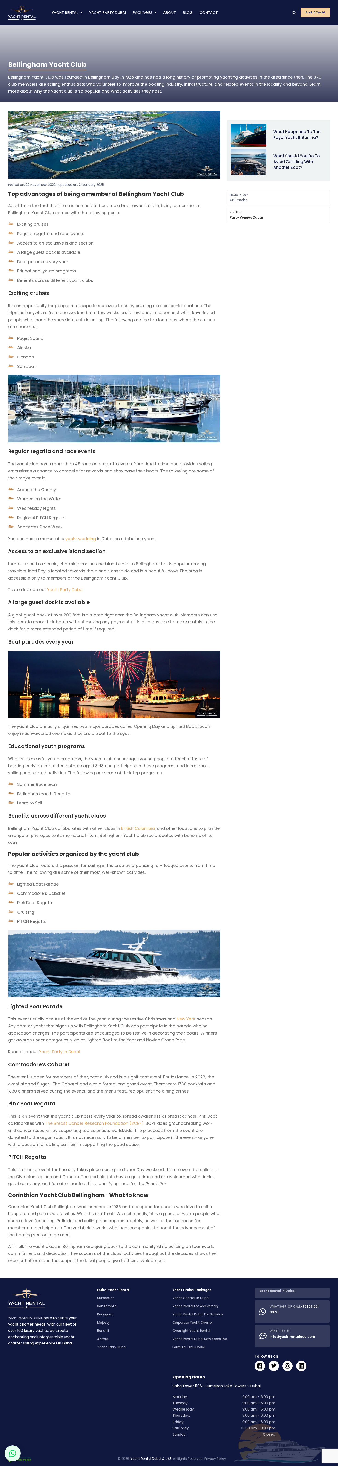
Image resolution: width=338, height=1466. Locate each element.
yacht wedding (80, 539)
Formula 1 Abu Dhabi (188, 1347)
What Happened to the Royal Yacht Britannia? (297, 134)
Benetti (103, 1330)
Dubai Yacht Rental (113, 1290)
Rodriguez (105, 1314)
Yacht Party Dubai (107, 12)
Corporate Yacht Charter (192, 1322)
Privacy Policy (215, 1458)
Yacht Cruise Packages (191, 1290)
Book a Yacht (315, 12)
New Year (186, 1019)
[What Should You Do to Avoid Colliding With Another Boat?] (248, 162)
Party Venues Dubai (246, 215)
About (169, 12)
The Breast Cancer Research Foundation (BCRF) (94, 1123)
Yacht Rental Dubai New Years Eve (199, 1339)
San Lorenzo (107, 1306)
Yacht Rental (65, 12)
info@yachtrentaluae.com (292, 1336)
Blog (188, 12)
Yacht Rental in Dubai (277, 1290)
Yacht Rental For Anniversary (195, 1306)
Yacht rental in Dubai (25, 1318)
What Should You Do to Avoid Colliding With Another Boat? (296, 161)
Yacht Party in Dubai (59, 1052)
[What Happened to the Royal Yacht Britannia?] (248, 135)
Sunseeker (105, 1298)
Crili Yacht (239, 197)
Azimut (103, 1339)
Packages (142, 12)
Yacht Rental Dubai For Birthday (197, 1314)
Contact (209, 12)
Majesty (103, 1322)
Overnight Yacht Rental (191, 1330)
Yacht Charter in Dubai (190, 1298)
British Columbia (138, 828)
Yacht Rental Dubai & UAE (150, 1458)
